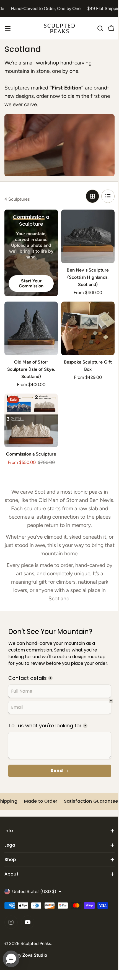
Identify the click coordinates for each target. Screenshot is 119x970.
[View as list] (108, 196)
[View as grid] (92, 196)
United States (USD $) (34, 891)
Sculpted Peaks (35, 943)
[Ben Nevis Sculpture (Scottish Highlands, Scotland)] (88, 236)
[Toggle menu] (7, 28)
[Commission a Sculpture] (31, 420)
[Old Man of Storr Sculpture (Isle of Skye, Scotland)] (31, 328)
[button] (11, 959)
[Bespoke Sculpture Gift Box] (88, 328)
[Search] (100, 28)
